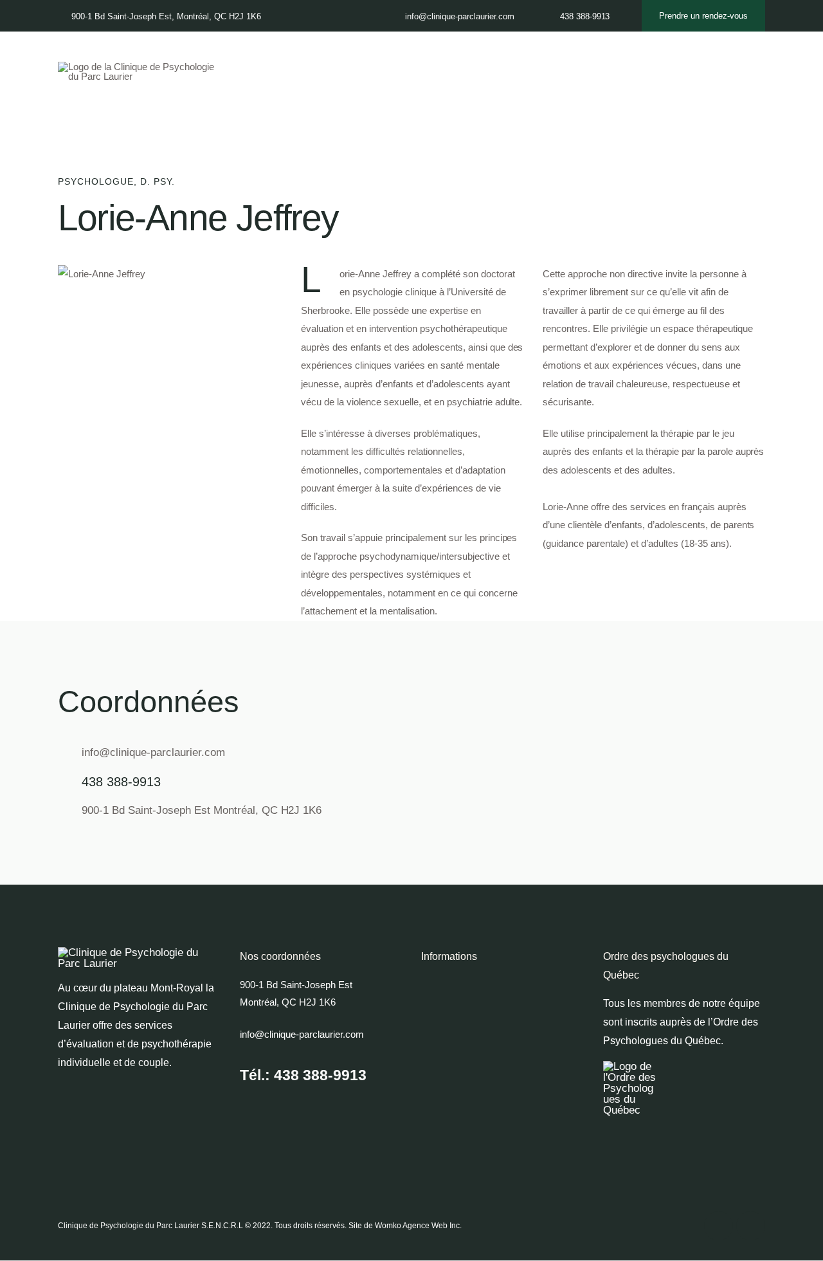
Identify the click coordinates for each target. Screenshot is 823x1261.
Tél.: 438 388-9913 (303, 1075)
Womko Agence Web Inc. (418, 1225)
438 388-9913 (121, 782)
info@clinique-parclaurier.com (153, 752)
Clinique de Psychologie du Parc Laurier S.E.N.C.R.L (150, 1225)
